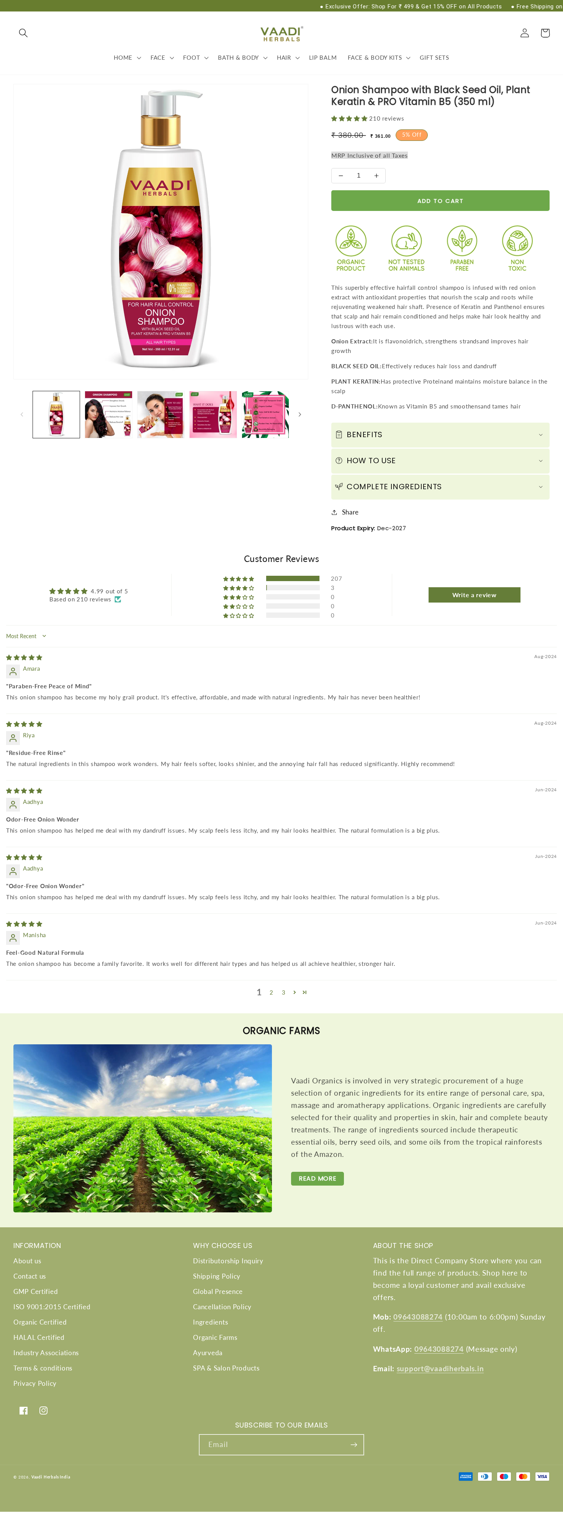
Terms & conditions (42, 1368)
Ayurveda (208, 1353)
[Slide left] (21, 414)
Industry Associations (46, 1353)
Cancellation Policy (222, 1307)
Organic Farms (215, 1337)
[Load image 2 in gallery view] (108, 414)
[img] (24, 657)
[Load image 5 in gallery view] (265, 414)
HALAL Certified (39, 1337)
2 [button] (271, 992)
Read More (317, 1178)
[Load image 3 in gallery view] (161, 414)
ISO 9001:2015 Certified (52, 1307)
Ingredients (210, 1322)
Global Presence (218, 1291)
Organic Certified (40, 1322)
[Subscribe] (354, 1444)
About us (27, 1261)
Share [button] (350, 512)
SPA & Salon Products (226, 1368)
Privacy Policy (35, 1383)
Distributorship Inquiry (228, 1261)
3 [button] (284, 992)
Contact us (29, 1276)
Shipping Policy (217, 1276)
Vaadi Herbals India (50, 1477)
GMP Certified (35, 1291)
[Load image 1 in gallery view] (56, 414)
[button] (23, 33)
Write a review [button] (474, 594)
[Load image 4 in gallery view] (213, 414)
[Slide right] (299, 414)
